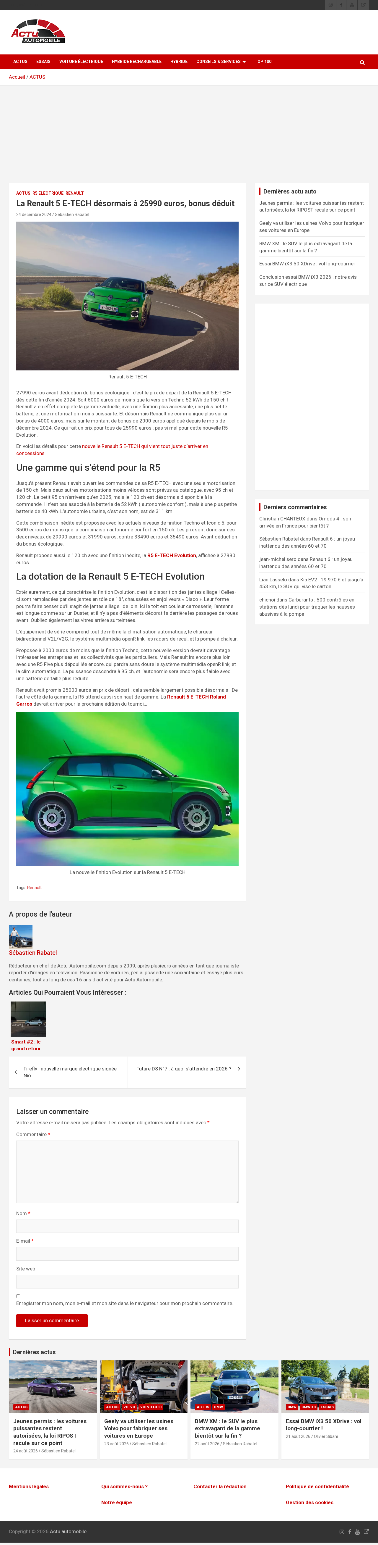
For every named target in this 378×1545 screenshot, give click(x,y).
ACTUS (20, 61)
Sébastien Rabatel (72, 214)
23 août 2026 (116, 1443)
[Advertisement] (189, 138)
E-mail (25, 1241)
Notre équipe (116, 1502)
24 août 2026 (25, 1451)
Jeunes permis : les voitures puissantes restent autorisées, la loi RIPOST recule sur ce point (50, 1432)
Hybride (179, 61)
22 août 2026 (207, 1443)
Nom (23, 1213)
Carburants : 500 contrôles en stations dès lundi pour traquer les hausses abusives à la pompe (307, 607)
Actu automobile (68, 1531)
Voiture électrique (81, 61)
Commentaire (33, 1134)
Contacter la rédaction (220, 1486)
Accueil (17, 77)
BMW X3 (309, 1407)
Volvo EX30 (151, 1407)
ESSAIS (43, 61)
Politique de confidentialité (317, 1486)
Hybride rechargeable (137, 61)
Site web (25, 1269)
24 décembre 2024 (33, 214)
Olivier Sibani (326, 1436)
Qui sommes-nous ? (124, 1486)
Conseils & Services (218, 61)
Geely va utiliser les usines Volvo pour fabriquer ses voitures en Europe (138, 1428)
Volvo (129, 1407)
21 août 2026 (298, 1436)
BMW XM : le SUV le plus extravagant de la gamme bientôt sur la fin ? (227, 1428)
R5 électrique (47, 193)
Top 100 (263, 61)
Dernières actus (34, 1352)
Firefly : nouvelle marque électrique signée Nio (70, 1072)
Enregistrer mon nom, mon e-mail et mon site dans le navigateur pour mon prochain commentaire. (124, 1303)
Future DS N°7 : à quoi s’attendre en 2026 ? (183, 1069)
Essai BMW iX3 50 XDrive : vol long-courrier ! (308, 264)
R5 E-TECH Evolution (171, 555)
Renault (75, 193)
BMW (218, 1407)
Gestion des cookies (309, 1502)
